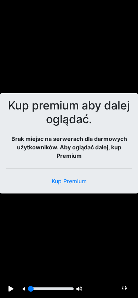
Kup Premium (69, 181)
